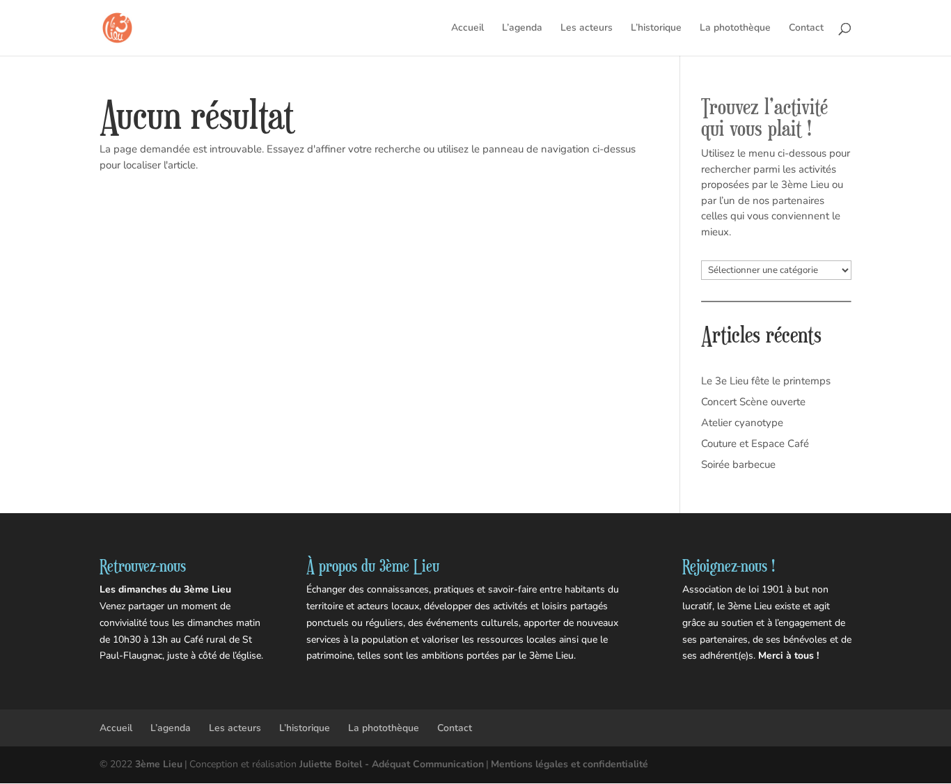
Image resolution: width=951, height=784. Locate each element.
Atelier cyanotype (742, 423)
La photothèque (735, 28)
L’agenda (522, 28)
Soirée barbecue (738, 464)
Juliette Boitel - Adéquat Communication (391, 764)
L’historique (656, 28)
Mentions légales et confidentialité (569, 764)
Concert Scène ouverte (753, 402)
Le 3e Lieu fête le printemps (766, 381)
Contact (806, 28)
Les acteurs (586, 28)
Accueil (467, 28)
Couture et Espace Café (755, 443)
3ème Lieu (158, 764)
